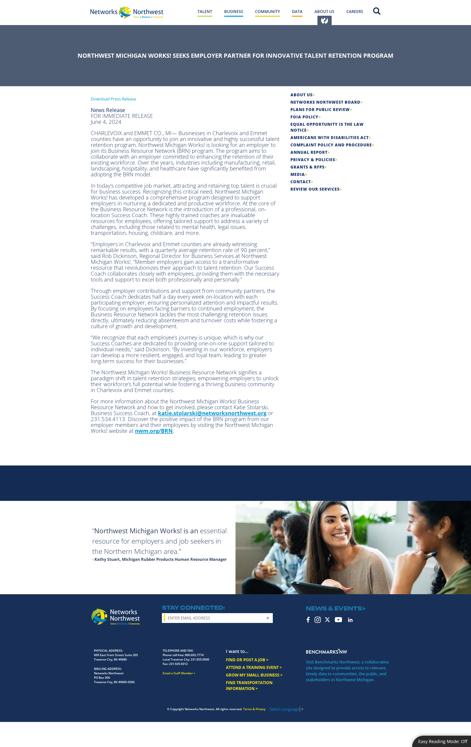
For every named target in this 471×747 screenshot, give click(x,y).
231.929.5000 (200, 659)
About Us (301, 95)
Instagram (317, 619)
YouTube (338, 619)
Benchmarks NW (326, 651)
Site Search (376, 11)
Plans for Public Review (320, 109)
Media (297, 174)
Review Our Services (315, 189)
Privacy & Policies (312, 159)
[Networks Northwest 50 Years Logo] (126, 12)
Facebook (308, 620)
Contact (300, 181)
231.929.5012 (178, 664)
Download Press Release (113, 99)
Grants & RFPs (307, 167)
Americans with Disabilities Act (329, 137)
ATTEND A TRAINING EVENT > (254, 667)
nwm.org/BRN (154, 430)
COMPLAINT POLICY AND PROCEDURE (331, 145)
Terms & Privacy (254, 709)
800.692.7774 (194, 655)
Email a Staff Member (178, 673)
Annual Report (308, 152)
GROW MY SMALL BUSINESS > (254, 675)
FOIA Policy (304, 117)
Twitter (327, 619)
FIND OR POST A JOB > (247, 659)
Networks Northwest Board (325, 102)
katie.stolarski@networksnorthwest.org (212, 413)
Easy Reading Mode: (442, 741)
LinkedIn (350, 620)
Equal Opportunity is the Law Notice (327, 127)
